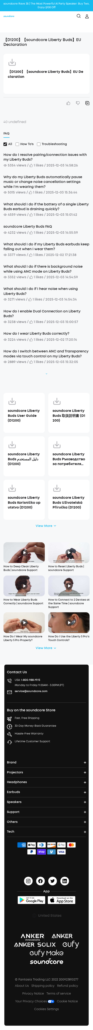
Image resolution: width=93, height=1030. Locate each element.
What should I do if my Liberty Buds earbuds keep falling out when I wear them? (46, 246)
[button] (7, 27)
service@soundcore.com (31, 691)
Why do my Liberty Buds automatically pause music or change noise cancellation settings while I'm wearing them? (42, 182)
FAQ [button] (6, 133)
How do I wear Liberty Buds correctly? (36, 333)
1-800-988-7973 (30, 680)
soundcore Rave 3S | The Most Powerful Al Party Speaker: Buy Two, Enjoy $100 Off (46, 5)
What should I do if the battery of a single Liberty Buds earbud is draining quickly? (46, 206)
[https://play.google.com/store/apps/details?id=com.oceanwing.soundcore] (31, 900)
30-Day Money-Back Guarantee (35, 726)
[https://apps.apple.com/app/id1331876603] (61, 900)
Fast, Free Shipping (27, 718)
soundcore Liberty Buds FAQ (27, 226)
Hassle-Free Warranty (29, 733)
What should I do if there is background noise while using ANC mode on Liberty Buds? (43, 268)
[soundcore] (8, 16)
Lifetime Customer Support (32, 741)
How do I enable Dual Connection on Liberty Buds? (41, 313)
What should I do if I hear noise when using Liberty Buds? (40, 291)
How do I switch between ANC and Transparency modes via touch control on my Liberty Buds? (45, 353)
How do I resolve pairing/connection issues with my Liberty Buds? (45, 157)
